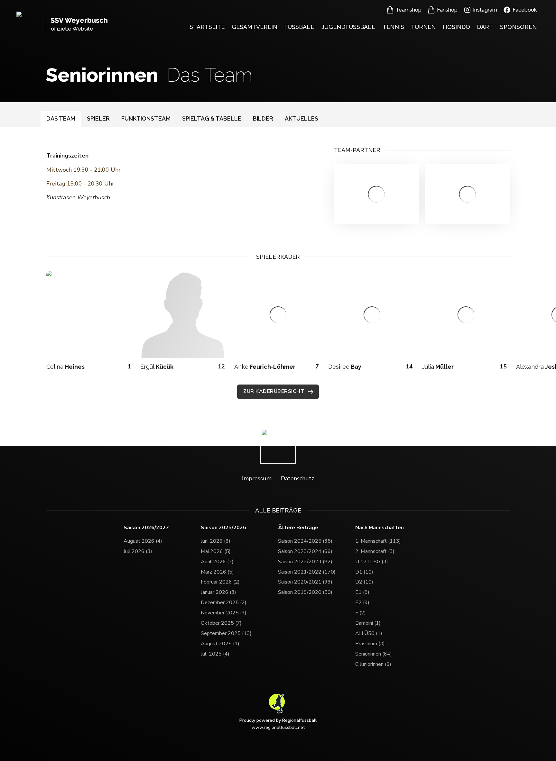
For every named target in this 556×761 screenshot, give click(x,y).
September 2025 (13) (226, 633)
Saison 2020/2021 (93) (305, 581)
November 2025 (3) (223, 612)
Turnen (423, 26)
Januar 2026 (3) (218, 592)
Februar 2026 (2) (220, 581)
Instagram (485, 10)
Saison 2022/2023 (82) (305, 561)
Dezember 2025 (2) (223, 602)
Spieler (98, 118)
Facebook (525, 10)
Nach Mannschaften (379, 527)
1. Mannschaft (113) (378, 541)
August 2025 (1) (220, 643)
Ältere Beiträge (298, 527)
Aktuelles (301, 118)
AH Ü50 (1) (368, 633)
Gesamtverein (254, 26)
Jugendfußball (348, 26)
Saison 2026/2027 (146, 527)
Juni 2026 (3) (215, 541)
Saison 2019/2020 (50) (305, 592)
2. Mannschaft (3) (374, 551)
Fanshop (447, 10)
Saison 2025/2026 (223, 527)
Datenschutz (297, 478)
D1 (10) (364, 571)
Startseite (207, 26)
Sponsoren (518, 26)
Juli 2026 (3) (138, 551)
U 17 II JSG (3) (371, 561)
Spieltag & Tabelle (211, 118)
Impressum (257, 478)
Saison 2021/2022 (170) (307, 571)
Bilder (263, 118)
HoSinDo (456, 26)
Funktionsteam (146, 118)
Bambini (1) (368, 623)
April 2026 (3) (217, 561)
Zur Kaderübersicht (273, 391)
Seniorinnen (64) (373, 653)
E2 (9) (362, 602)
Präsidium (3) (370, 643)
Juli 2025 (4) (215, 653)
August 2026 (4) (143, 541)
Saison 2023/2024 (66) (305, 551)
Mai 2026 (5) (216, 551)
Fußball (299, 26)
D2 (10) (364, 581)
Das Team (60, 118)
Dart (485, 26)
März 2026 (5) (217, 571)
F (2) (360, 612)
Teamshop (409, 10)
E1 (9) (362, 592)
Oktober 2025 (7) (221, 623)
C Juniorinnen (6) (373, 664)
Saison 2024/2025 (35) (305, 541)
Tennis (393, 26)
